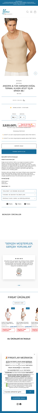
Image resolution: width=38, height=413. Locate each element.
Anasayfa (18, 80)
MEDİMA (19, 83)
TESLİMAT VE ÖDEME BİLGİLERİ (14, 191)
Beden (22, 114)
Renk (14, 114)
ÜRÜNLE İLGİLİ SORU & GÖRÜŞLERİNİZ (16, 198)
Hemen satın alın (19, 151)
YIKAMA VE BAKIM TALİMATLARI (14, 194)
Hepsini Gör (19, 303)
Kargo (13, 127)
